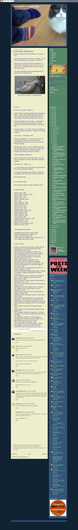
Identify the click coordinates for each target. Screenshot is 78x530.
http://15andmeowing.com (59, 280)
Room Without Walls (57, 369)
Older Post (44, 454)
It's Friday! (54, 144)
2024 (52, 112)
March (54, 143)
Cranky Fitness (56, 318)
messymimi (61, 247)
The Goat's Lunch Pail (58, 401)
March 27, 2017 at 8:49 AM (25, 346)
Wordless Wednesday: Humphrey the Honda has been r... (58, 150)
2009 (52, 242)
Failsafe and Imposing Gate (58, 146)
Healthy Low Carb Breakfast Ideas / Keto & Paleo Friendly (59, 481)
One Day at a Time (57, 361)
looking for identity (57, 374)
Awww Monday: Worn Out (58, 193)
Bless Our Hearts (57, 285)
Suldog (54, 386)
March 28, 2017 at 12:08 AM (28, 412)
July (54, 136)
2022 (52, 116)
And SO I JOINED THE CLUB (59, 344)
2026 (52, 109)
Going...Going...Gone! (57, 466)
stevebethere (18, 412)
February (55, 225)
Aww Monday (35, 330)
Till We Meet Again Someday (59, 392)
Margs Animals (56, 396)
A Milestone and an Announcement (57, 461)
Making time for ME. (57, 419)
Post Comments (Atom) (23, 456)
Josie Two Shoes (20, 391)
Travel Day (55, 326)
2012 (52, 236)
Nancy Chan (18, 338)
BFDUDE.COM (56, 484)
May (54, 139)
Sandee (17, 354)
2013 (52, 235)
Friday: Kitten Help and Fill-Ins (59, 183)
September (55, 132)
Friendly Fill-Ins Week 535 (58, 281)
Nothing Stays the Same (58, 362)
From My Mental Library (58, 295)
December (55, 126)
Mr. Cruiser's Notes (57, 377)
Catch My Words (56, 337)
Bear (40, 330)
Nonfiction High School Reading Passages (57, 339)
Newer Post (14, 454)
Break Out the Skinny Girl (59, 427)
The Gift (54, 387)
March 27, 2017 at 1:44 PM (30, 391)
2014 (52, 233)
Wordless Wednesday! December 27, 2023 (57, 383)
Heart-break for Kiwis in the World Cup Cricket (58, 414)
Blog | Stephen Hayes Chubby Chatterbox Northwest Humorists (58, 458)
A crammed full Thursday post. (59, 220)
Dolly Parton (55, 292)
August (54, 134)
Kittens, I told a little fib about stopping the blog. (58, 398)
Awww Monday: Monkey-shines (59, 210)
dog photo (43, 330)
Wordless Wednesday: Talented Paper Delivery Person (58, 169)
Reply (17, 342)
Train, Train (55, 286)
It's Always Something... (58, 489)
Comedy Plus (56, 438)
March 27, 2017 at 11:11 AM (28, 370)
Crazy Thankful (55, 161)
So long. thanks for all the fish (59, 485)
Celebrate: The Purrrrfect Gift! (59, 424)
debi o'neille (18, 370)
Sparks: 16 (55, 448)
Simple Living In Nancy (58, 391)
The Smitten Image (57, 442)
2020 (52, 119)
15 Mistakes (55, 330)
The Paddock (56, 300)
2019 (52, 121)
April (54, 141)
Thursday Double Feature (57, 202)
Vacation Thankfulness (57, 215)
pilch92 (17, 346)
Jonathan (53, 57)
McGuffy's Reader (57, 447)
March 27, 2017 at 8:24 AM (28, 338)
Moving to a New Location (58, 453)
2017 (52, 125)
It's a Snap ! (55, 380)
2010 (52, 240)
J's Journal (55, 469)
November (55, 128)
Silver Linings (55, 197)
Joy (53, 301)
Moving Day (55, 439)
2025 (52, 110)
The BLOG (55, 334)
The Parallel (55, 403)
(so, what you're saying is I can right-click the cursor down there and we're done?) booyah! (59, 356)
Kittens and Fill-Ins (56, 162)
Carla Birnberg (56, 418)
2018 (52, 123)
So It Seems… (56, 428)
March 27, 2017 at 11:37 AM (24, 379)
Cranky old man (56, 343)
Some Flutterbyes (56, 370)
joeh (17, 379)
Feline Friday (54, 53)
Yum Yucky (55, 478)
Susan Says (55, 313)
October (54, 130)
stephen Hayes (19, 403)
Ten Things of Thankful (58, 353)
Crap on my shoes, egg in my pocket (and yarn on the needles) (59, 306)
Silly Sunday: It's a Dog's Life (58, 159)
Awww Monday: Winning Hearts (59, 175)
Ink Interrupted (56, 432)
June (54, 137)
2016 (52, 229)
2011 (52, 238)
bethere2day (55, 348)
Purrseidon (55, 329)
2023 (52, 114)
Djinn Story (53, 55)
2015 (52, 231)
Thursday (54, 185)
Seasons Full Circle (57, 412)
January (54, 227)
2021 (52, 118)
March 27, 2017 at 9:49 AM (25, 354)
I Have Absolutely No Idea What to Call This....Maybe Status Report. (58, 491)
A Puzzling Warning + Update (59, 296)
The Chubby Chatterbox (58, 465)
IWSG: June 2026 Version (58, 314)
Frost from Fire (56, 443)
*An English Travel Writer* (59, 365)
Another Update (56, 349)
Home (29, 454)
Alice (52, 59)
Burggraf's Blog (56, 475)
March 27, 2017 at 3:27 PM (29, 403)
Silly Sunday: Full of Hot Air (58, 195)
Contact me (53, 60)
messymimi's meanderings (26, 6)
